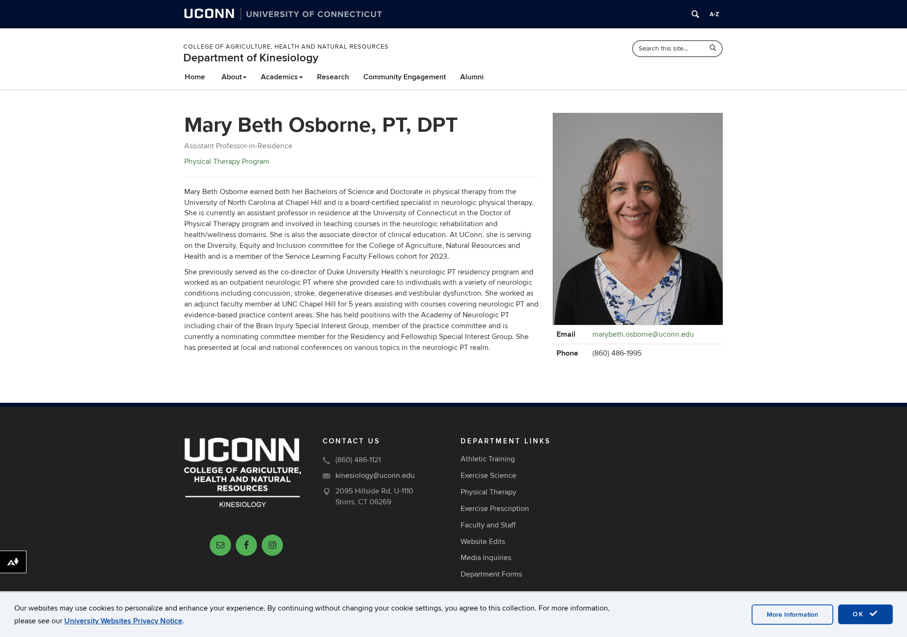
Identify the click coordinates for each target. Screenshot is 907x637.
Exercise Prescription (495, 508)
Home (195, 77)
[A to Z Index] (714, 14)
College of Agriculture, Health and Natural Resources (286, 47)
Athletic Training (488, 459)
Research (333, 77)
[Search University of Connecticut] (695, 14)
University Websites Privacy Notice (123, 621)
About (232, 77)
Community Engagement (404, 77)
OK (860, 614)
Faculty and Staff (488, 525)
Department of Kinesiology (250, 58)
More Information (792, 615)
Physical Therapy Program (226, 161)
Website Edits (483, 541)
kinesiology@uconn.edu (375, 475)
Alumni (472, 77)
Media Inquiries (486, 557)
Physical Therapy (488, 492)
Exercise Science (488, 475)
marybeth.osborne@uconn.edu (643, 334)
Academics (279, 77)
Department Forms (491, 574)
